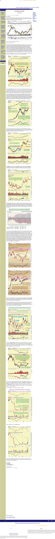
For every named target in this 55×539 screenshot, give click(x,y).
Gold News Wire (22, 523)
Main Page (37, 7)
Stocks (35, 7)
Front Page (38, 523)
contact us (26, 537)
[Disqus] (19, 480)
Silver (32, 7)
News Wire (27, 7)
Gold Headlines (17, 523)
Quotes (30, 7)
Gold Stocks (31, 523)
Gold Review (21, 7)
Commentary (17, 7)
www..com (9, 464)
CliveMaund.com (11, 515)
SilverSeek (34, 523)
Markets (25, 7)
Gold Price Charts (26, 523)
